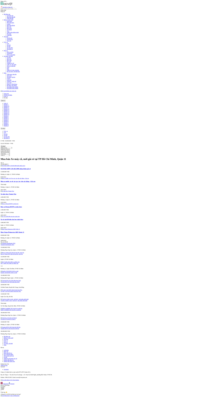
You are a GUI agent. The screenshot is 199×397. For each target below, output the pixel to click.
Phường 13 (6, 110)
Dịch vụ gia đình (11, 54)
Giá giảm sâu (10, 15)
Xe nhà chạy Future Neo (8, 194)
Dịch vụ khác (10, 52)
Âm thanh (9, 29)
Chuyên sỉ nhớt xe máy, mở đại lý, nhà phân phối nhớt (14, 300)
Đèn (8, 68)
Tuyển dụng (10, 39)
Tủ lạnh (9, 57)
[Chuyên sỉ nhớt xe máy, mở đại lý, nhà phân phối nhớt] (14, 299)
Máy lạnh (9, 60)
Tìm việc (9, 40)
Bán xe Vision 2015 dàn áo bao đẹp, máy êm (12, 254)
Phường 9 (6, 125)
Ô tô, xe (6, 131)
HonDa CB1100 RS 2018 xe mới (9, 272)
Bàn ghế (9, 61)
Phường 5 (6, 120)
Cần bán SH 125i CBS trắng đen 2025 (10, 282)
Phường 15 (6, 113)
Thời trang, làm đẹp (11, 74)
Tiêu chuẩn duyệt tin (9, 355)
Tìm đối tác (9, 53)
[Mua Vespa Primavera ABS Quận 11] (10, 229)
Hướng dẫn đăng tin (9, 360)
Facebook (6, 369)
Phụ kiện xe (10, 49)
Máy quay (9, 28)
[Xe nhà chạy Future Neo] (7, 191)
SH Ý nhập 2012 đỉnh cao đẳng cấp (9, 263)
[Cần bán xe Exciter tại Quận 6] (9, 318)
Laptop (8, 24)
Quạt (8, 67)
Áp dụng (3, 146)
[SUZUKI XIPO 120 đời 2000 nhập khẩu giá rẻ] (13, 165)
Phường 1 (6, 104)
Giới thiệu (6, 350)
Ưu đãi (5, 357)
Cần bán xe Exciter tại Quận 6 (8, 319)
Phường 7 (6, 123)
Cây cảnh (9, 82)
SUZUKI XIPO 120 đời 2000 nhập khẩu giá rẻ (16, 169)
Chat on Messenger (14, 395)
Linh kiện (9, 35)
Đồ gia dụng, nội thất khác (13, 71)
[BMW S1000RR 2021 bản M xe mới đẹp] (11, 308)
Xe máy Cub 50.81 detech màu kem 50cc (11, 291)
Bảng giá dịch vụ (8, 353)
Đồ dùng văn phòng (12, 85)
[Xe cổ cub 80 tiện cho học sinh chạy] (10, 216)
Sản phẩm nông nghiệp (12, 88)
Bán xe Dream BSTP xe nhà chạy (11, 207)
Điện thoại (9, 21)
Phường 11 (6, 107)
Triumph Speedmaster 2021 (7, 244)
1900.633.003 (4, 365)
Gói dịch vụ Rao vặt (7, 7)
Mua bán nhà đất (11, 17)
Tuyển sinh (9, 38)
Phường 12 (6, 109)
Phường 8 (6, 124)
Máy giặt (9, 59)
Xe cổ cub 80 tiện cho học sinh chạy (12, 219)
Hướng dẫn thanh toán (9, 361)
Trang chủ (6, 93)
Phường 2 (6, 116)
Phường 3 (6, 117)
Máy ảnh (9, 26)
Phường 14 (6, 111)
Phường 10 (6, 106)
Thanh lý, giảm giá (11, 81)
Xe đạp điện (10, 47)
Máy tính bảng (10, 22)
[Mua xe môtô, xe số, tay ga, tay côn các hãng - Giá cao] (15, 178)
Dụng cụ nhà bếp (11, 66)
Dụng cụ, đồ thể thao (12, 84)
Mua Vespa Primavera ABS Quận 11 (12, 232)
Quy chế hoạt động (8, 354)
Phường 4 (6, 118)
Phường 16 (6, 114)
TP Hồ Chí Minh (8, 95)
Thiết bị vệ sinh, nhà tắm (13, 70)
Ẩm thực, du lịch (11, 77)
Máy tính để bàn (11, 25)
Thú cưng (9, 75)
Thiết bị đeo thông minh (13, 32)
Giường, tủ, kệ (10, 63)
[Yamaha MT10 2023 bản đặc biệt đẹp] (10, 327)
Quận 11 (6, 96)
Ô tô (8, 43)
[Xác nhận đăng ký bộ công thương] (10, 380)
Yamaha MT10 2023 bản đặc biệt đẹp (10, 328)
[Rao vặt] (6, 5)
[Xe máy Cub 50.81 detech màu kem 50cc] (11, 290)
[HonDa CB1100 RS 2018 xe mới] (9, 271)
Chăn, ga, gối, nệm (11, 64)
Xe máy (9, 45)
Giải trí (8, 78)
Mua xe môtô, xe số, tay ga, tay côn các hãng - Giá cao (18, 181)
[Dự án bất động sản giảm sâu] (8, 91)
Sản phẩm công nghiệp (12, 87)
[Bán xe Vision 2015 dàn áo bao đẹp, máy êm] (12, 252)
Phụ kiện (9, 33)
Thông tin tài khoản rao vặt (10, 358)
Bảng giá (6, 351)
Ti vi (8, 31)
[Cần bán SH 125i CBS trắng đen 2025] (11, 280)
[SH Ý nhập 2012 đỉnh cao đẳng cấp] (10, 262)
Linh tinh (9, 80)
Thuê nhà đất (10, 18)
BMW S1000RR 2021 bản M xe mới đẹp (11, 310)
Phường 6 (6, 121)
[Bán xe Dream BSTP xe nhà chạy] (10, 203)
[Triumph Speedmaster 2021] (8, 243)
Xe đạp (8, 46)
